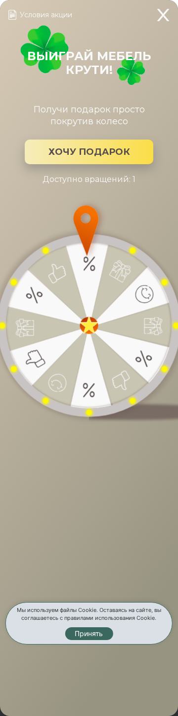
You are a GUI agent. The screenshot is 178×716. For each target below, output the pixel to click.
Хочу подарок (89, 151)
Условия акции (46, 14)
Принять (89, 633)
